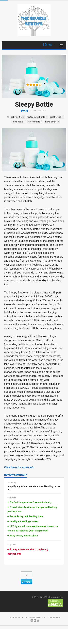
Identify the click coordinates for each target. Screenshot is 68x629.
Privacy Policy (54, 617)
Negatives (12, 544)
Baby (24, 111)
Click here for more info (19, 467)
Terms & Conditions (34, 617)
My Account (15, 617)
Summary (11, 482)
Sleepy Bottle (34, 104)
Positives (11, 497)
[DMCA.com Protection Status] (55, 602)
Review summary (15, 475)
